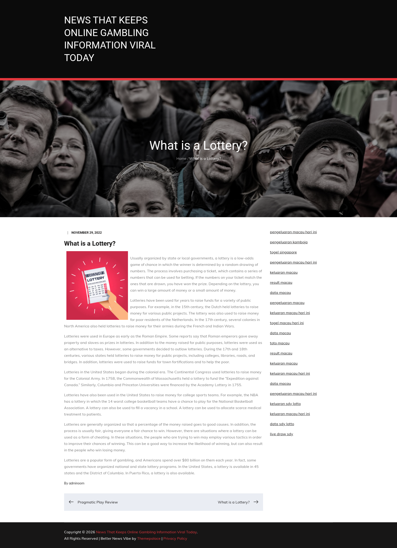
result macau (281, 353)
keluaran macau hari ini (290, 413)
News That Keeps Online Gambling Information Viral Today (146, 532)
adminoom (76, 483)
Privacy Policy (175, 538)
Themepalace (149, 538)
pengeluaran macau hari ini (293, 262)
